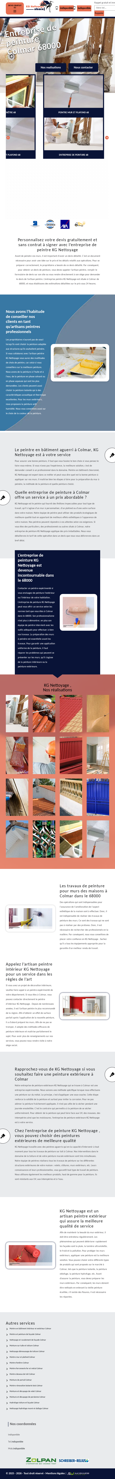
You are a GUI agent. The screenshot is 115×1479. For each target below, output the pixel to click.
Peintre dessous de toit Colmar (22, 1374)
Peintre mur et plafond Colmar (22, 1357)
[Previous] (8, 137)
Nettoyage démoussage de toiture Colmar (27, 1351)
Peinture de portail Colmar (21, 1380)
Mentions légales (55, 1473)
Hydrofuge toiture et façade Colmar (25, 1403)
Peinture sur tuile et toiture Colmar (24, 1346)
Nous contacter (83, 67)
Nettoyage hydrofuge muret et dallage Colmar (29, 1408)
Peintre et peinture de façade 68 (44, 762)
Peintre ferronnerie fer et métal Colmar (26, 1368)
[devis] (14, 11)
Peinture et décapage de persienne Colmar (27, 1397)
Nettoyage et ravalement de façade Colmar (28, 1340)
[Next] (107, 137)
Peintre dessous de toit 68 (17, 846)
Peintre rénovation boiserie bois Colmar (26, 1386)
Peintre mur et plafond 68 (98, 846)
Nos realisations (51, 67)
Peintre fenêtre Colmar (19, 1363)
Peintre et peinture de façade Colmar (25, 1334)
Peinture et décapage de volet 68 (72, 762)
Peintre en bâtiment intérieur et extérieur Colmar (30, 1329)
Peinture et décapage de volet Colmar (25, 1391)
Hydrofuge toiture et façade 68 (43, 804)
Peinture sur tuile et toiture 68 (72, 721)
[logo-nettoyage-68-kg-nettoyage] (40, 8)
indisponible (66, 8)
